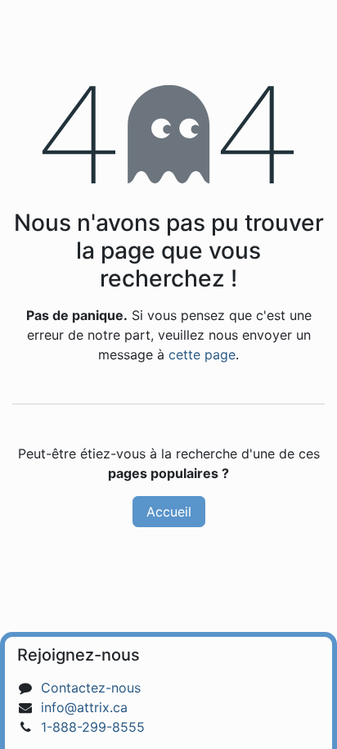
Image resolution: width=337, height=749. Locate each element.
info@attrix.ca (84, 707)
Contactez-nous (91, 687)
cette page (202, 354)
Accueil (168, 511)
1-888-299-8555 (93, 727)
